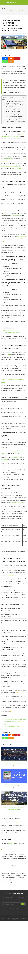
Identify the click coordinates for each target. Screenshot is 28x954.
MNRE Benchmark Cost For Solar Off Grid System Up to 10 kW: (15, 105)
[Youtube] (17, 908)
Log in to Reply (16, 822)
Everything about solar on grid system (11, 166)
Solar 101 (12, 51)
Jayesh (4, 51)
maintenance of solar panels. (18, 502)
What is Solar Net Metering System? (14, 785)
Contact (23, 916)
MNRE (4, 213)
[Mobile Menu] (26, 2)
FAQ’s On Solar (5, 916)
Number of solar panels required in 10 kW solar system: (15, 112)
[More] (11, 61)
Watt (8, 354)
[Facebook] (5, 58)
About (11, 916)
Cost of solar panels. (8, 330)
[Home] (1, 10)
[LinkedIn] (12, 865)
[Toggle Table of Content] (23, 97)
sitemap (14, 919)
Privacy (4, 918)
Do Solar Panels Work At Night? (14, 763)
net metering (9, 575)
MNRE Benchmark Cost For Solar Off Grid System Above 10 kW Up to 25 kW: (15, 108)
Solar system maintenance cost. (11, 332)
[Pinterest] (17, 58)
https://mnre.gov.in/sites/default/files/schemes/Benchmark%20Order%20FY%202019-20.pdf (14, 721)
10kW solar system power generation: (14, 116)
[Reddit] (11, 58)
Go (22, 904)
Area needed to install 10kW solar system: (15, 114)
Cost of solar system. (8, 328)
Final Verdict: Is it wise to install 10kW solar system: (16, 122)
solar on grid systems (16, 215)
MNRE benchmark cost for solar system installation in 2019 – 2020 (13, 239)
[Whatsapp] (5, 61)
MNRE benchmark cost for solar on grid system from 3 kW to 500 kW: (14, 102)
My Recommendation (17, 916)
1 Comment (20, 51)
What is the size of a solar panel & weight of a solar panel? (14, 808)
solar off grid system (17, 168)
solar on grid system (6, 158)
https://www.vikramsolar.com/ (11, 726)
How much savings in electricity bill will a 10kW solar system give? (15, 118)
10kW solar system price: (9, 99)
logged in (10, 843)
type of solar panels (13, 136)
